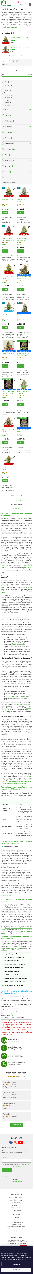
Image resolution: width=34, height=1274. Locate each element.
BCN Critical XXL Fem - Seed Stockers (14, 982)
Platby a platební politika (16, 1222)
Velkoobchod (16, 1231)
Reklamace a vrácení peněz (16, 1229)
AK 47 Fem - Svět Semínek (11, 971)
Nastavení (16, 1264)
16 (20, 500)
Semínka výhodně (16, 1210)
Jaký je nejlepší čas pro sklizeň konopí (15, 783)
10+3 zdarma (8, 100)
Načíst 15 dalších (16, 495)
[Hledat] (21, 4)
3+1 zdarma (8, 95)
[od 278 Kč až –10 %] (9, 345)
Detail (5, 212)
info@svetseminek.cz (17, 1181)
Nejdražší (22, 61)
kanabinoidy (15, 696)
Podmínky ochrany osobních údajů (16, 1227)
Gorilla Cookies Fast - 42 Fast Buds (14, 985)
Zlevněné (7, 103)
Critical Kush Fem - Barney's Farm (13, 967)
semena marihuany (11, 28)
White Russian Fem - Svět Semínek (14, 957)
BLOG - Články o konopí (16, 1200)
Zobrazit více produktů (15, 56)
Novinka (7, 90)
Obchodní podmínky (16, 1224)
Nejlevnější (15, 61)
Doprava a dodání (16, 1220)
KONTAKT (16, 1218)
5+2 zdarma (8, 98)
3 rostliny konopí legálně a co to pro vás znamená (16, 928)
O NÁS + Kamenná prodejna (16, 1197)
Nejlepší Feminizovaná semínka (14, 948)
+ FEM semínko (9, 105)
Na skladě (8, 85)
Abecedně (4, 64)
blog (30, 777)
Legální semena (16, 1205)
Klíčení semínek (16, 1203)
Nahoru (17, 508)
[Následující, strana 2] (16, 500)
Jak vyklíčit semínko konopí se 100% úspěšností (18, 782)
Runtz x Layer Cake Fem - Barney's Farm (15, 978)
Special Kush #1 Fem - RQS (11, 961)
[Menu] (30, 4)
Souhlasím (16, 1270)
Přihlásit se (7, 1170)
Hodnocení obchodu (16, 1072)
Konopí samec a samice (7, 896)
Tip (6, 93)
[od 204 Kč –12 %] (24, 269)
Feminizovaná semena (16, 1208)
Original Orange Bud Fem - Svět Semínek (15, 954)
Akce (6, 88)
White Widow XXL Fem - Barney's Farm (15, 964)
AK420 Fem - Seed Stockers (12, 975)
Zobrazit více (16, 1125)
